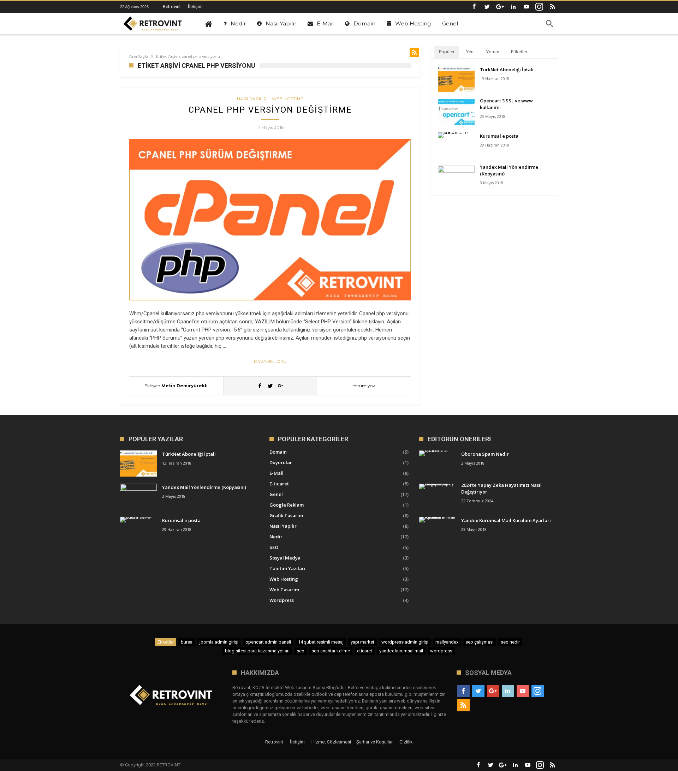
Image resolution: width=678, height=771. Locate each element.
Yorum (492, 51)
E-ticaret (279, 483)
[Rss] (552, 7)
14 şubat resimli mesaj (321, 642)
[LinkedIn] (513, 7)
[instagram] (539, 7)
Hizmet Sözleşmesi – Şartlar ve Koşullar (352, 742)
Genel (276, 494)
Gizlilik (406, 742)
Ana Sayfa (138, 56)
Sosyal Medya (285, 558)
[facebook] (259, 385)
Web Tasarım (284, 589)
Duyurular (280, 462)
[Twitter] (487, 7)
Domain (278, 452)
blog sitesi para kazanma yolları (257, 650)
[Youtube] (526, 7)
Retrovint (172, 6)
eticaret (364, 650)
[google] (280, 385)
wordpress (441, 650)
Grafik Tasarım (286, 515)
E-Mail (276, 473)
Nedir (275, 536)
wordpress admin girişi (404, 642)
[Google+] (500, 7)
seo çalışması (479, 642)
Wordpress (281, 600)
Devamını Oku (270, 361)
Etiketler (519, 51)
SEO (273, 547)
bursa (186, 642)
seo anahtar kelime (330, 650)
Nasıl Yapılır (252, 98)
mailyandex (446, 642)
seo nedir (510, 642)
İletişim (195, 6)
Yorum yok (364, 385)
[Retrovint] (152, 23)
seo (300, 650)
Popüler (446, 51)
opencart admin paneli (268, 642)
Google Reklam (286, 505)
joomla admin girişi (219, 642)
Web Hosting (288, 98)
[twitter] (270, 385)
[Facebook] (474, 7)
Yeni (470, 51)
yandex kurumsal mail (401, 650)
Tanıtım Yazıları (287, 568)
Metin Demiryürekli (184, 385)
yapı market (362, 642)
